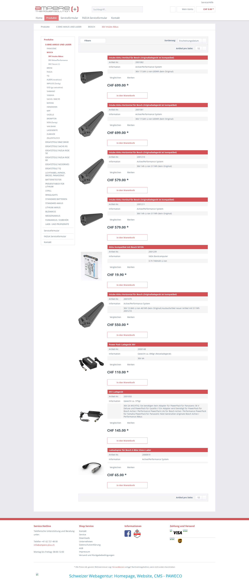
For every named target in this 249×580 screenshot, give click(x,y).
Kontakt (47, 242)
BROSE (49, 68)
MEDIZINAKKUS (52, 215)
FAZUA (49, 72)
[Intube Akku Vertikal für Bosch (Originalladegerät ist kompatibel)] (91, 76)
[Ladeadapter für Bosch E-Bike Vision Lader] (91, 468)
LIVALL (48, 190)
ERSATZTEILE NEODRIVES (57, 164)
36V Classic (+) (54, 64)
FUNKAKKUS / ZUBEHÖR (56, 220)
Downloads (84, 538)
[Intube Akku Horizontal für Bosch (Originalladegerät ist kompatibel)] (91, 124)
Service (82, 534)
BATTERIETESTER (53, 179)
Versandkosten (118, 567)
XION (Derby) (52, 122)
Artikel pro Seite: (184, 48)
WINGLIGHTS (51, 194)
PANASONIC (52, 48)
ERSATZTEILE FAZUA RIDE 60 (57, 158)
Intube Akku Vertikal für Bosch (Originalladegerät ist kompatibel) (141, 57)
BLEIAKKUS (50, 211)
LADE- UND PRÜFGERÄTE (57, 224)
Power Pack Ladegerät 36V (122, 344)
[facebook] (127, 533)
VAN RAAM (51, 126)
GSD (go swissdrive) (55, 87)
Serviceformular (51, 230)
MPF (48, 111)
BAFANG (50, 103)
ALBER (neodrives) (54, 79)
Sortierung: (170, 40)
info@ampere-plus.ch (44, 545)
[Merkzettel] (172, 9)
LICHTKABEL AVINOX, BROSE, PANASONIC (55, 174)
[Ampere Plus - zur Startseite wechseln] (56, 10)
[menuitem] (117, 9)
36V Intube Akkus (55, 56)
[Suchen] (140, 9)
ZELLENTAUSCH (53, 138)
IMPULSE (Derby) (54, 83)
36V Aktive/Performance (58, 60)
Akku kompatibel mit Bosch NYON (126, 247)
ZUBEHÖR (51, 134)
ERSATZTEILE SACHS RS (56, 146)
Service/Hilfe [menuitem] (207, 2)
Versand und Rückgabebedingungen (96, 555)
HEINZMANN (52, 107)
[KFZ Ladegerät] (91, 416)
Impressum (84, 551)
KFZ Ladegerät (116, 391)
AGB (81, 548)
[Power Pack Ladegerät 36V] (91, 363)
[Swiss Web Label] (137, 533)
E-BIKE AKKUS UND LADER (58, 44)
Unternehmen (86, 541)
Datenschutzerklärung (90, 544)
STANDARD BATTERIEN (56, 199)
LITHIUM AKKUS (53, 207)
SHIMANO (51, 91)
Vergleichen (115, 77)
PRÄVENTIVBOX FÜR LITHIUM (54, 185)
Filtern (87, 40)
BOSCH (50, 52)
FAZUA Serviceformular (55, 236)
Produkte (48, 39)
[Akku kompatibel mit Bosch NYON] (91, 266)
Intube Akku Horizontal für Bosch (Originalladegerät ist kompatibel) (143, 105)
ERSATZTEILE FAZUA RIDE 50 (57, 152)
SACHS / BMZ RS (53, 99)
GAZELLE (50, 114)
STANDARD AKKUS (54, 203)
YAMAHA (50, 95)
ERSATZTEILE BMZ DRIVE (57, 142)
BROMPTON (51, 118)
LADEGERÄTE (52, 130)
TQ (48, 76)
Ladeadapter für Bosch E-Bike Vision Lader (130, 450)
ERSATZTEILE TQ (53, 168)
